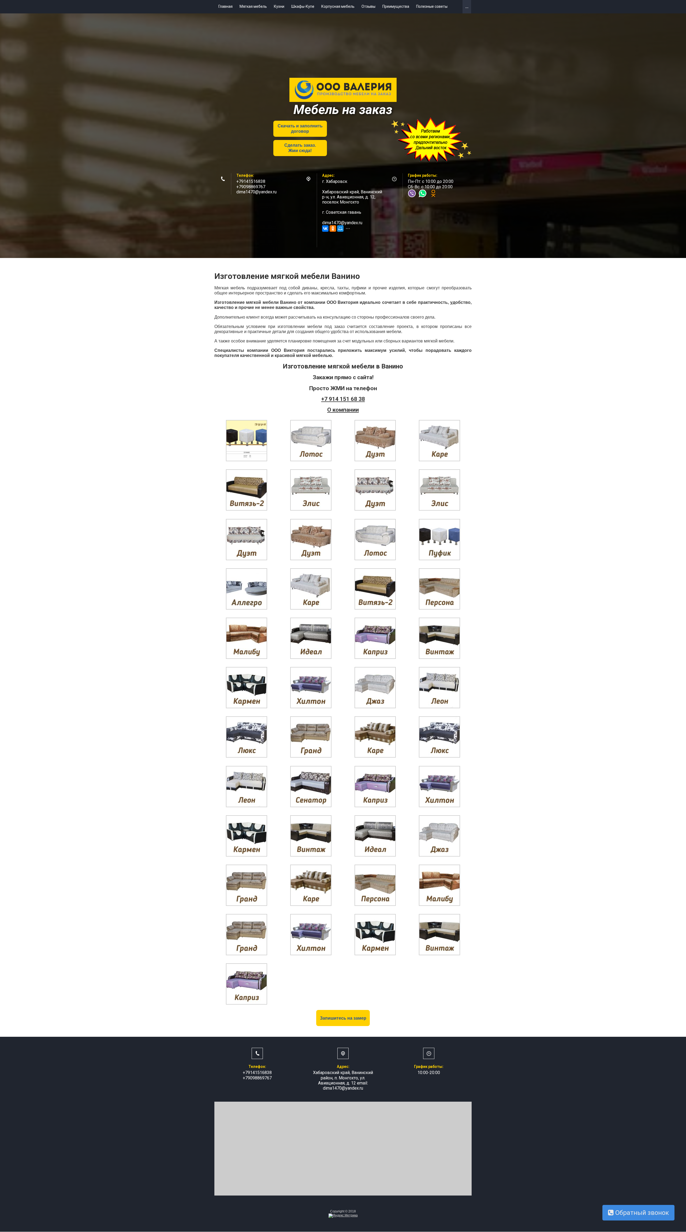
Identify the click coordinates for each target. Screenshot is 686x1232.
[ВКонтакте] (325, 228)
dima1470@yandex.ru (256, 191)
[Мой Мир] (340, 228)
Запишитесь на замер (343, 1018)
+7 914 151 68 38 (343, 399)
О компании (343, 410)
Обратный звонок (641, 1212)
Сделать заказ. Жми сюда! (300, 148)
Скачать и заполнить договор (300, 128)
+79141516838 (250, 181)
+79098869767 (250, 186)
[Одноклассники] (333, 228)
